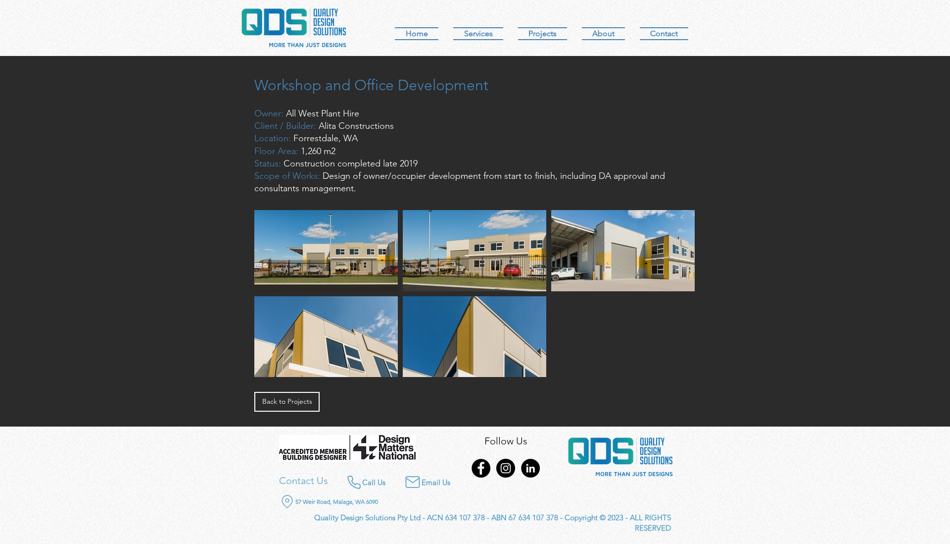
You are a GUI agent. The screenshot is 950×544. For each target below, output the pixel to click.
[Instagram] (505, 468)
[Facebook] (481, 468)
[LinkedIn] (530, 468)
